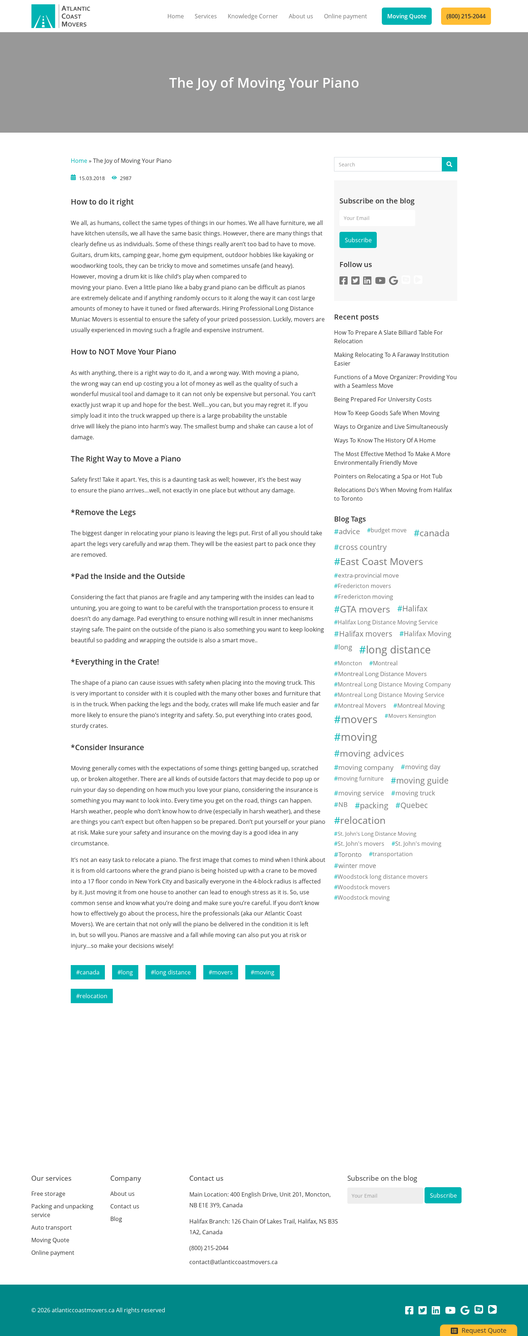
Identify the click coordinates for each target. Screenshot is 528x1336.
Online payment (345, 16)
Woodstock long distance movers (383, 877)
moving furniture (361, 778)
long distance (172, 972)
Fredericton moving (365, 596)
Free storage (48, 1194)
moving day (422, 766)
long (127, 972)
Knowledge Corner (253, 16)
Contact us (124, 1206)
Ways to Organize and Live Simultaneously (391, 427)
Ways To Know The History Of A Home (385, 440)
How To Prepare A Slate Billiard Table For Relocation (388, 337)
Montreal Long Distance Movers (382, 674)
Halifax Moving (427, 633)
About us (301, 16)
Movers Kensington (412, 715)
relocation (93, 996)
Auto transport (51, 1227)
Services (206, 16)
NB (343, 804)
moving (264, 972)
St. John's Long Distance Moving (377, 833)
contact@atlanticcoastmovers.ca (233, 1262)
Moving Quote (406, 16)
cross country (363, 547)
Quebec (414, 805)
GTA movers (365, 609)
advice (349, 531)
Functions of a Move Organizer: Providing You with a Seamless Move (395, 381)
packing (374, 805)
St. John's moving (418, 844)
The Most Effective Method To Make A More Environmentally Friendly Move (392, 458)
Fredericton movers (364, 586)
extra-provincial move (368, 575)
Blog (116, 1219)
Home (175, 16)
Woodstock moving (364, 897)
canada (89, 972)
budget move (389, 530)
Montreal (385, 663)
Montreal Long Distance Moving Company (394, 684)
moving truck (415, 793)
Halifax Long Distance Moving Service (388, 622)
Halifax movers (365, 634)
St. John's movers (361, 844)
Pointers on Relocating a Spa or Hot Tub (388, 476)
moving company (366, 767)
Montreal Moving (421, 705)
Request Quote (483, 1330)
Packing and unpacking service (62, 1210)
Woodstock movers (364, 887)
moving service (361, 793)
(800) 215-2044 (466, 16)
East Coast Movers (381, 561)
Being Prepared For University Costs (383, 399)
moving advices (372, 753)
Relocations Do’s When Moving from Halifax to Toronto (393, 494)
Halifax (415, 608)
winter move (357, 865)
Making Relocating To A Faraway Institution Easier (391, 359)
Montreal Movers (362, 705)
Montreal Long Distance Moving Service (391, 695)
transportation (392, 854)
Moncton (350, 663)
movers (222, 972)
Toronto (350, 854)
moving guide (422, 780)
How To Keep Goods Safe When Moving (387, 413)
